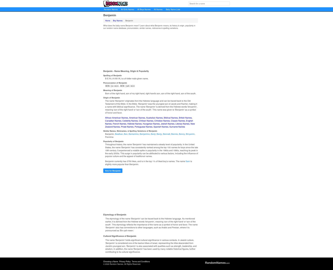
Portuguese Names (143, 126)
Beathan (119, 133)
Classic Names (178, 120)
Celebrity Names (130, 120)
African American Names (116, 117)
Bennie (174, 133)
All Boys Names (144, 9)
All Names (158, 9)
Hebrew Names (134, 123)
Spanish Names (160, 126)
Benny (182, 133)
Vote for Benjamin (113, 170)
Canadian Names (113, 120)
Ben (126, 133)
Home (107, 20)
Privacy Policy (125, 261)
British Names (185, 117)
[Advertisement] (150, 49)
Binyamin (190, 133)
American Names (137, 117)
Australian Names (154, 117)
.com (217, 263)
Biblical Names (171, 117)
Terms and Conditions (141, 261)
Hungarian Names (151, 123)
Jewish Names (167, 123)
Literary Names (182, 123)
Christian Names (162, 120)
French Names (119, 123)
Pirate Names (127, 126)
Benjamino (145, 133)
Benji (153, 133)
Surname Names (177, 126)
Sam (188, 161)
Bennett (166, 133)
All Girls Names (127, 9)
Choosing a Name (110, 261)
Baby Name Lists (173, 9)
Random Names (111, 9)
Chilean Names (146, 120)
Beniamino (134, 133)
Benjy (159, 133)
